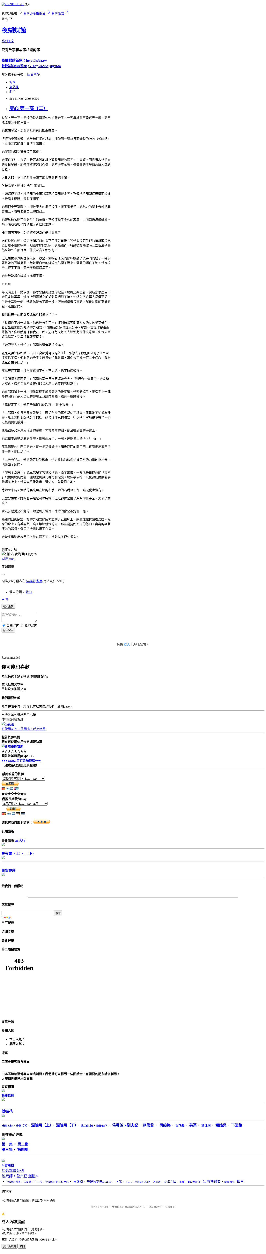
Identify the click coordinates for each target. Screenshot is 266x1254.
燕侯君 (149, 1125)
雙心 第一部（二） (28, 108)
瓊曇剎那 (229, 1182)
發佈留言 (8, 630)
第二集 (22, 1144)
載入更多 (8, 606)
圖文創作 (33, 74)
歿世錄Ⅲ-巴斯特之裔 (57, 1182)
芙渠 (193, 1125)
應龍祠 (78, 1182)
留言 (39, 581)
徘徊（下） (22, 1125)
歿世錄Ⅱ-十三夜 (33, 1182)
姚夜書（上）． (13, 854)
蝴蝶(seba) (8, 558)
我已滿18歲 (9, 1246)
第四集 (22, 1150)
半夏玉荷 (8, 1165)
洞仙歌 (156, 1182)
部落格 (14, 87)
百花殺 (180, 1125)
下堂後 (236, 1125)
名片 (12, 91)
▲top (5, 598)
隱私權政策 (155, 1207)
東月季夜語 (193, 1182)
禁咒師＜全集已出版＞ (20, 1176)
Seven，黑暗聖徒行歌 (138, 1182)
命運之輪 (170, 1182)
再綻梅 (165, 1125)
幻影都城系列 (13, 1171)
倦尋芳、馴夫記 (125, 1125)
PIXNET (104, 1207)
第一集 (7, 1144)
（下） (30, 854)
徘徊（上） (7, 1125)
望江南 (206, 1125)
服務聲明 (170, 1207)
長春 (181, 1182)
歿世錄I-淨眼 (13, 1182)
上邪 (118, 1182)
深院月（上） (41, 1125)
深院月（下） (66, 1125)
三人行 (20, 840)
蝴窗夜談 (9, 871)
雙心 (29, 592)
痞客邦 (30, 581)
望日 (240, 1182)
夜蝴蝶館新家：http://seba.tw (24, 60)
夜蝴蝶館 (14, 30)
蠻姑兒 (220, 1125)
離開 (22, 1246)
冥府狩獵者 (212, 1182)
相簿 (12, 82)
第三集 (7, 1150)
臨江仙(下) (102, 1125)
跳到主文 (8, 41)
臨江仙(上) (87, 1125)
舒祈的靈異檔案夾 (99, 1182)
